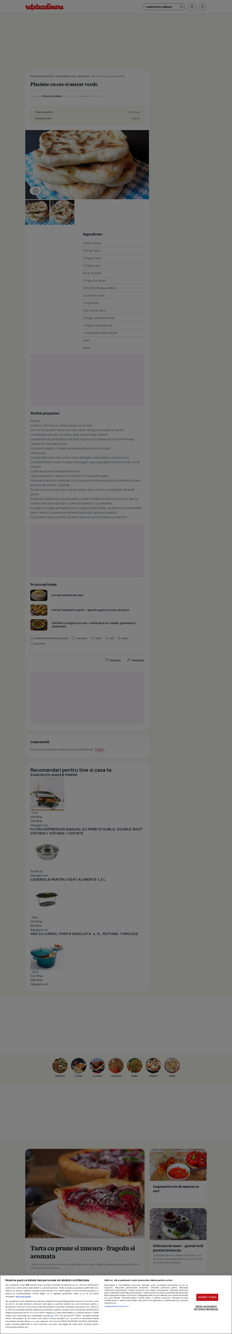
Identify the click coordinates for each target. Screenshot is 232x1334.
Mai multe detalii (23, 1296)
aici (52, 1315)
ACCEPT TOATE (207, 1297)
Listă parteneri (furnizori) (116, 1306)
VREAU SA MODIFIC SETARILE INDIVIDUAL (206, 1308)
